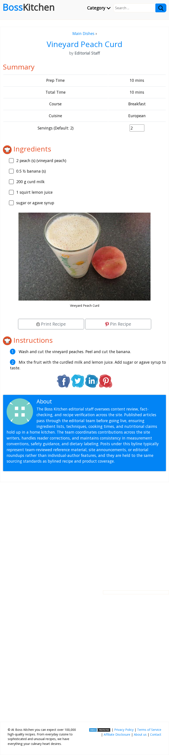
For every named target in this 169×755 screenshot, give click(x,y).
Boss (29, 7)
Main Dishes (83, 33)
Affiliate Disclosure (117, 734)
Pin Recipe (120, 324)
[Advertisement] (84, 532)
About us (140, 734)
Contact (155, 734)
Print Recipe (53, 324)
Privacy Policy (124, 730)
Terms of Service (149, 730)
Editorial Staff (70, 401)
